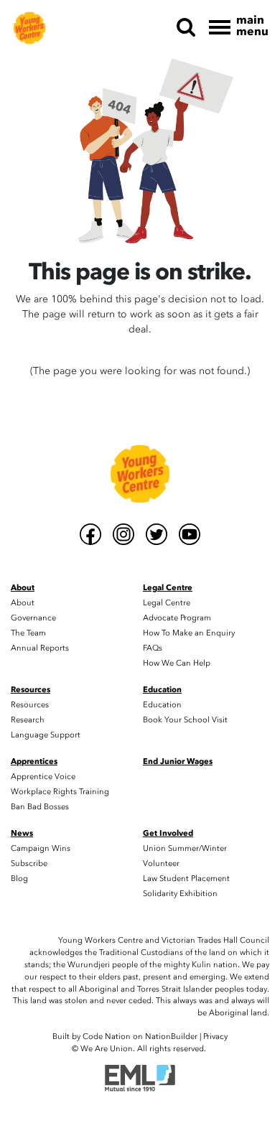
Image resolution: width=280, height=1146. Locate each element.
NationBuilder (171, 1036)
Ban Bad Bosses (40, 806)
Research (28, 719)
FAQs (152, 648)
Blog (19, 878)
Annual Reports (40, 648)
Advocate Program (177, 617)
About (22, 602)
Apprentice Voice (43, 776)
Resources (30, 704)
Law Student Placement (186, 878)
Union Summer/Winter (185, 848)
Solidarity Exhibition (180, 893)
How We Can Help (176, 663)
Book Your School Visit (185, 719)
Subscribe (29, 863)
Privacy (215, 1036)
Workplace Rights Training (60, 791)
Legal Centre (166, 602)
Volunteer (161, 863)
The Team (28, 633)
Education (162, 704)
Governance (33, 617)
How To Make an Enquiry (189, 633)
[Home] (29, 27)
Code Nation (107, 1036)
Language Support (45, 735)
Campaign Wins (40, 848)
